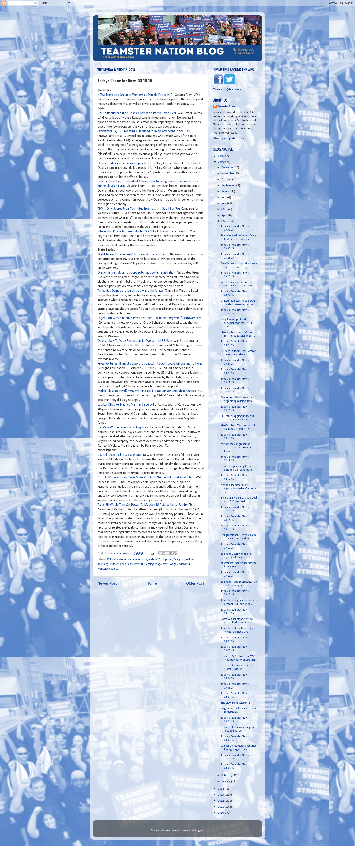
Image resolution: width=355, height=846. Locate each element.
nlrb (151, 559)
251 (109, 559)
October (226, 179)
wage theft (161, 564)
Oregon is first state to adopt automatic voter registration (136, 272)
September (228, 185)
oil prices (167, 559)
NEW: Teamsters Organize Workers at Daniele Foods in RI (135, 95)
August (226, 191)
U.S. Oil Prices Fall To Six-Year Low (119, 455)
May (224, 209)
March (225, 221)
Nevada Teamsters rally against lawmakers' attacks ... (238, 489)
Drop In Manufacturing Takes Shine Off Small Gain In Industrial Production (146, 477)
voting (150, 564)
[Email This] (160, 553)
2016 (221, 156)
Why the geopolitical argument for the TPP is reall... (236, 323)
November (228, 173)
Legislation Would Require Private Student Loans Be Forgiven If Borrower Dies (150, 318)
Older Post (195, 584)
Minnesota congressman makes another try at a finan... (236, 448)
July (223, 197)
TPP (143, 564)
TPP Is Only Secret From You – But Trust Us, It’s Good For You (139, 208)
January (226, 781)
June (224, 203)
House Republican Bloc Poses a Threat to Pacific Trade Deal (137, 113)
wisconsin (185, 564)
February (227, 775)
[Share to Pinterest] (175, 553)
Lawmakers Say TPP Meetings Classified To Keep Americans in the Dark (144, 131)
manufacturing (139, 559)
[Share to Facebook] (171, 553)
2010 (221, 812)
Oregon (178, 559)
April (224, 215)
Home (151, 584)
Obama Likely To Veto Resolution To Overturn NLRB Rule (135, 341)
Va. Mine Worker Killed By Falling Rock (123, 427)
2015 (221, 162)
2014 (221, 789)
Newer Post (107, 584)
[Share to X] (168, 553)
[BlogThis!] (164, 553)
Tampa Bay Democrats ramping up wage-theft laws (131, 290)
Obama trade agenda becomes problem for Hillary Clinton (135, 163)
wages (174, 564)
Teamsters (133, 564)
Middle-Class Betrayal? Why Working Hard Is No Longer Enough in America (147, 391)
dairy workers (120, 559)
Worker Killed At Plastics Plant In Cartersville (127, 404)
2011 (221, 806)
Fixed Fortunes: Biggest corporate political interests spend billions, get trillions (150, 363)
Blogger (199, 830)
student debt (118, 564)
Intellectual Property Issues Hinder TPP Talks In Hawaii (133, 231)
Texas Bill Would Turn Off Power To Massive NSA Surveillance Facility (143, 505)
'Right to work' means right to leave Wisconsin (128, 254)
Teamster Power (227, 106)
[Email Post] (152, 553)
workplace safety (108, 568)
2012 (221, 800)
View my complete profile (228, 138)
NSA (157, 559)
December (227, 167)
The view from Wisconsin (236, 702)
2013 (221, 794)
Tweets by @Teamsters (227, 89)
